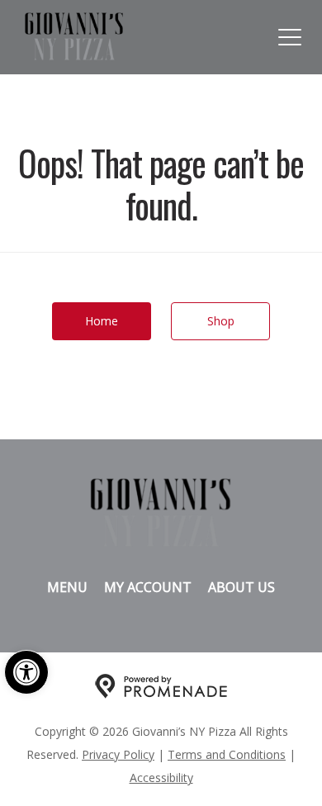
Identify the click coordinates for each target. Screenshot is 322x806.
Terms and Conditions (227, 754)
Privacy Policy (118, 754)
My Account (148, 587)
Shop (220, 321)
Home (101, 321)
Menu (67, 587)
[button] (26, 672)
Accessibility (161, 777)
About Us (241, 587)
